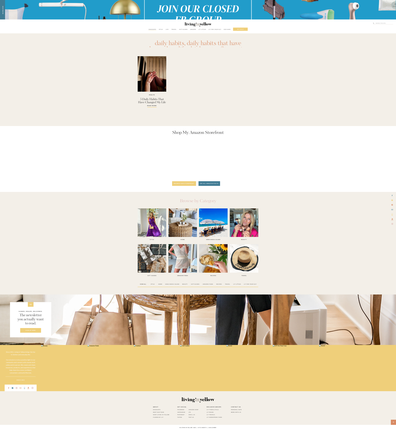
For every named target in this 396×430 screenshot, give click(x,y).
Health (152, 94)
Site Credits (202, 427)
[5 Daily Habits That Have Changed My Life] (152, 74)
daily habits (169, 43)
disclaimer (212, 427)
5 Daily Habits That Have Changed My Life (152, 101)
